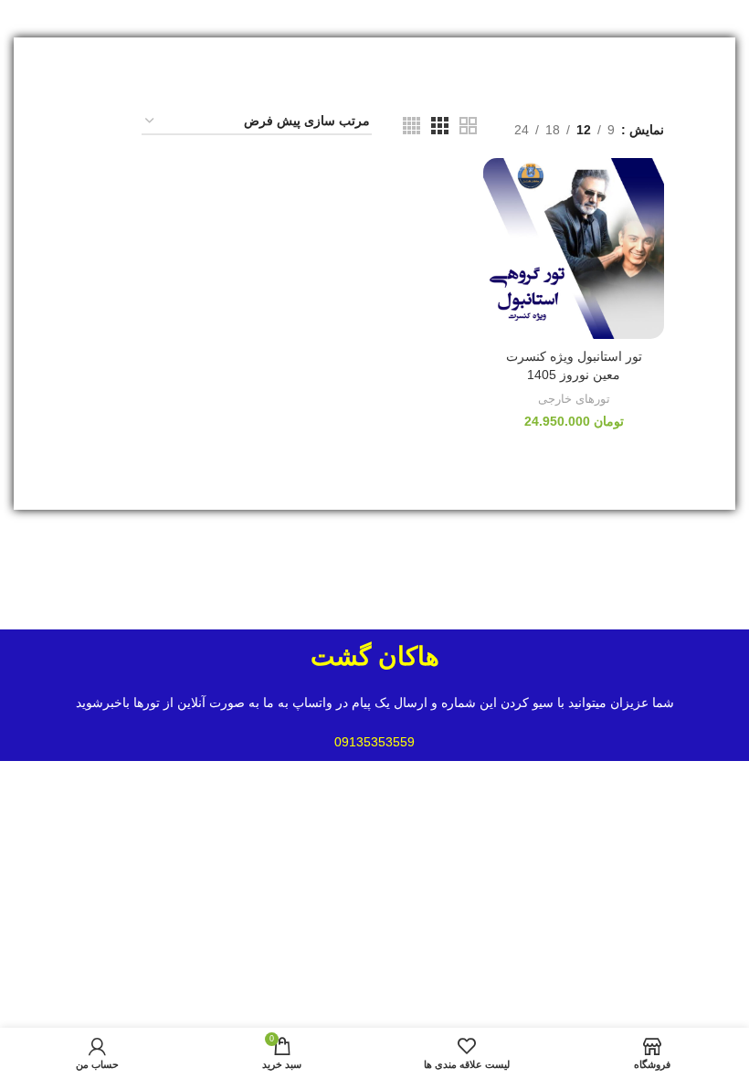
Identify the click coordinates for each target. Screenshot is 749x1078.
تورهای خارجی (574, 399)
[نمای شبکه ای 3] (439, 125)
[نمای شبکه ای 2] (468, 125)
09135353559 (374, 742)
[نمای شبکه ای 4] (411, 125)
